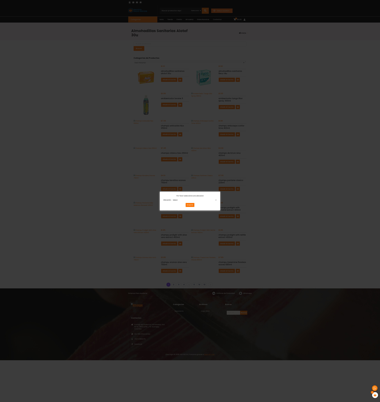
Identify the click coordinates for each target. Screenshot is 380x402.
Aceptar (190, 205)
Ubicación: (167, 200)
